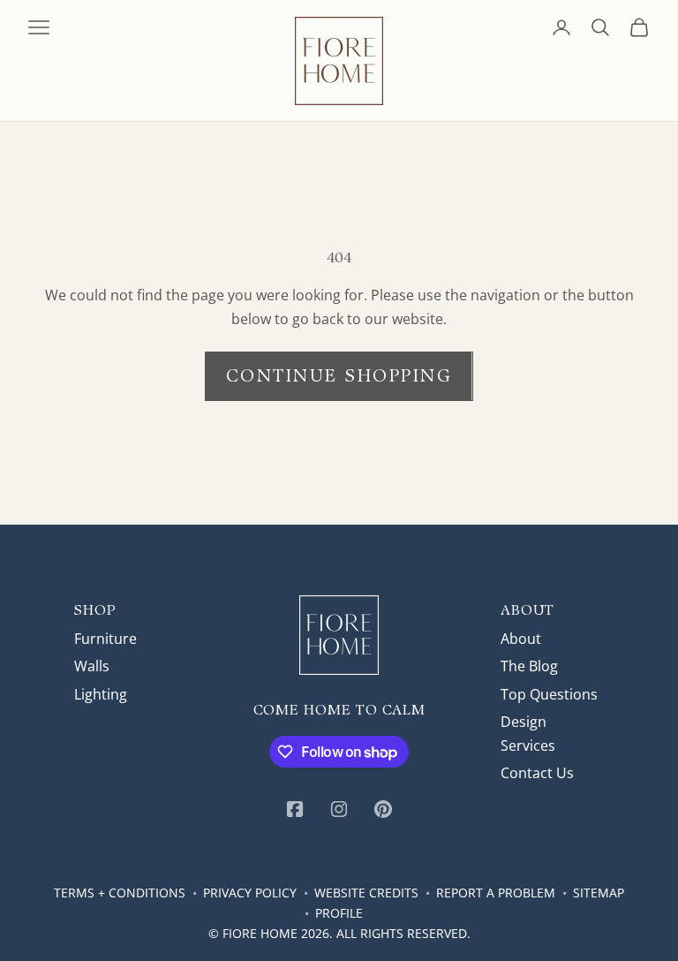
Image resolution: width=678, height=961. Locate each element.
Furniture (105, 638)
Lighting (100, 694)
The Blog (529, 666)
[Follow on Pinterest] (383, 809)
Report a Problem (495, 892)
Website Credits (366, 892)
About (521, 638)
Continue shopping (339, 375)
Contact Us (537, 773)
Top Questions (549, 694)
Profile (339, 912)
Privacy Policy (250, 892)
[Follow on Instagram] (339, 809)
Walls (91, 666)
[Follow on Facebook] (294, 809)
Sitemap (598, 892)
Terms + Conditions (119, 892)
